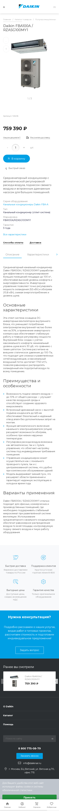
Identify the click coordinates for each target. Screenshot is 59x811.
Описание (12, 254)
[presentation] (57, 254)
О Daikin (8, 706)
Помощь (8, 724)
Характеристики (38, 254)
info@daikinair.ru (32, 763)
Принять (30, 797)
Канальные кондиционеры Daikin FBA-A (25, 204)
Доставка (35, 243)
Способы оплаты (13, 243)
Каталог (8, 715)
